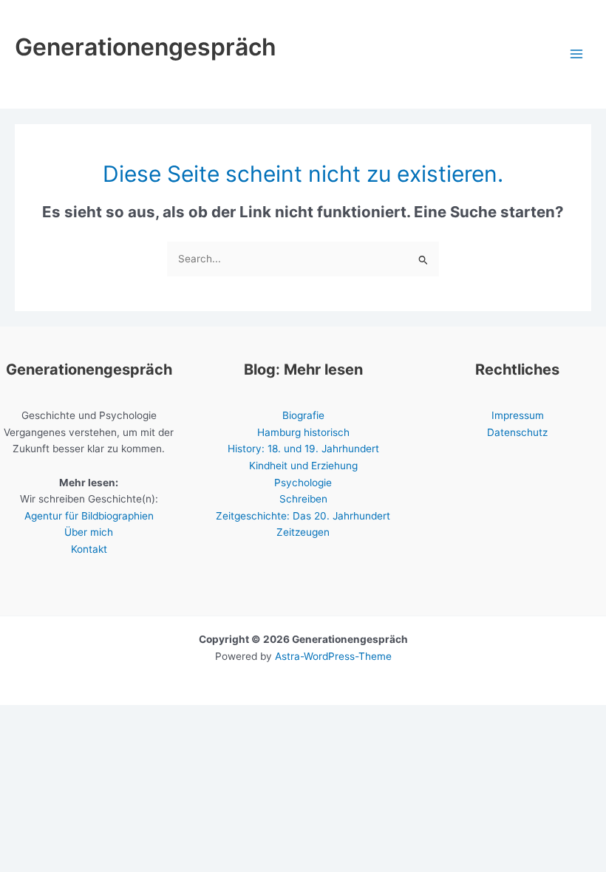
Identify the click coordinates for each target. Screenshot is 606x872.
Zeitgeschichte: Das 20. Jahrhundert (303, 516)
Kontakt (89, 549)
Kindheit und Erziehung (303, 465)
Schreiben (303, 499)
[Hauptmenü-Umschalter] (577, 54)
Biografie (303, 415)
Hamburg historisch (303, 432)
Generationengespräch (145, 47)
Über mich (88, 532)
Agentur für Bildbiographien (89, 516)
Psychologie (303, 482)
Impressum (517, 415)
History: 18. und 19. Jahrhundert (303, 448)
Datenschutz (517, 432)
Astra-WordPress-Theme (333, 656)
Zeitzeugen (303, 532)
